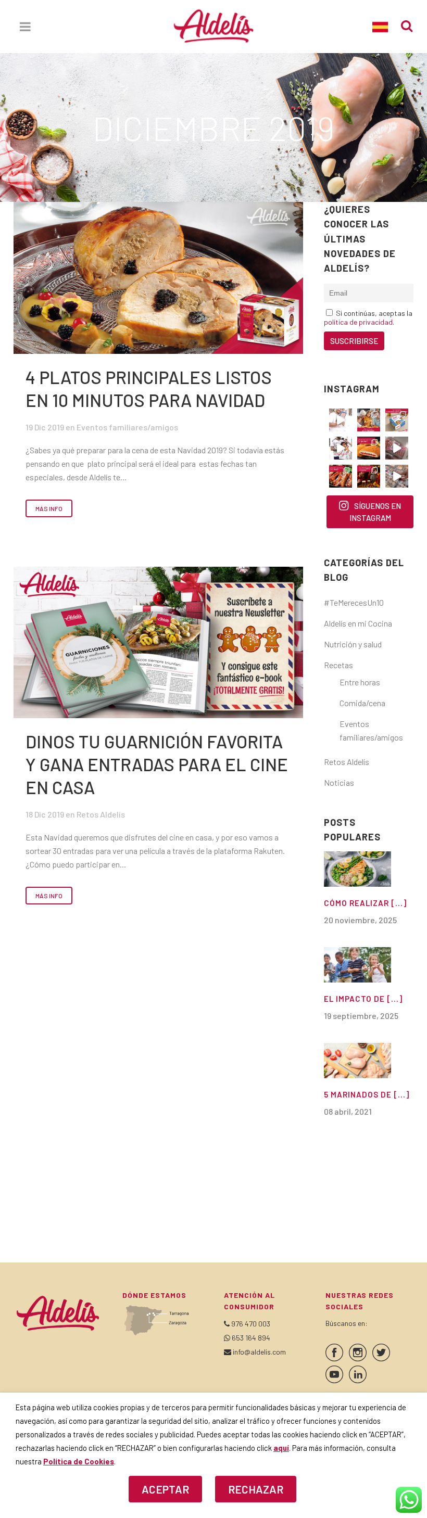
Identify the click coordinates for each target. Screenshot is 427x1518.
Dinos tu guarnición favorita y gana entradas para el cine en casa (157, 764)
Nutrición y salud (353, 644)
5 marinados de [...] (366, 1094)
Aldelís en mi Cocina (358, 623)
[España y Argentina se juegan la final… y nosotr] (368, 476)
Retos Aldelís (101, 814)
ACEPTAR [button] (165, 1489)
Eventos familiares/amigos (127, 427)
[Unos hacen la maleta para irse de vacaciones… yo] (396, 448)
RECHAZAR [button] (255, 1489)
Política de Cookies (78, 1461)
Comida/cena (362, 703)
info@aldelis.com (259, 1351)
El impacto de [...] (363, 998)
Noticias (339, 782)
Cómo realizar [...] (365, 903)
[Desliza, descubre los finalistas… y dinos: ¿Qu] (340, 476)
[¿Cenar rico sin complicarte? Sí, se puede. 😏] (368, 420)
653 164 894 (251, 1337)
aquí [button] (281, 1447)
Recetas (338, 665)
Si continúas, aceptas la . (368, 317)
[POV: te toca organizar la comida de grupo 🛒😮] (396, 476)
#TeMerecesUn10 (354, 602)
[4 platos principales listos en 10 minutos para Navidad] (158, 278)
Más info (48, 508)
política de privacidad (358, 321)
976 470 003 (250, 1323)
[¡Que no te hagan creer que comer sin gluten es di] (368, 448)
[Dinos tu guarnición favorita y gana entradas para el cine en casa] (158, 642)
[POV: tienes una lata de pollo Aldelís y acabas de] (396, 420)
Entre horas (360, 682)
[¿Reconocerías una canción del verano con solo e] (340, 420)
